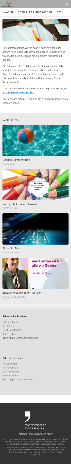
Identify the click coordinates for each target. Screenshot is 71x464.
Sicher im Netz (11, 248)
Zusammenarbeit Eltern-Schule (21, 292)
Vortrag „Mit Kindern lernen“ (19, 204)
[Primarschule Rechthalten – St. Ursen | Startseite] (9, 4)
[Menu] (67, 4)
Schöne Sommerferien (16, 159)
